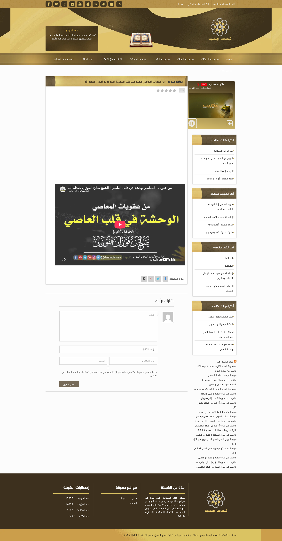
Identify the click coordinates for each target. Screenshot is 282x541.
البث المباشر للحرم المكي (220, 316)
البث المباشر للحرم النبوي (221, 324)
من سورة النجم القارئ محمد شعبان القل (216, 366)
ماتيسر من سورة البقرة (225, 370)
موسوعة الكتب (162, 58)
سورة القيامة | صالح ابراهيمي (222, 375)
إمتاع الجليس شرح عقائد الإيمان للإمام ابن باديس (218, 276)
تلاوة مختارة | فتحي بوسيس (219, 232)
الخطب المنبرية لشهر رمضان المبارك (219, 288)
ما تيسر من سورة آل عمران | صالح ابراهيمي (215, 425)
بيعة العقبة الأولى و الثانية (220, 178)
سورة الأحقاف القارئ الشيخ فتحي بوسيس (216, 416)
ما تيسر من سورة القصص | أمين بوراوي (217, 398)
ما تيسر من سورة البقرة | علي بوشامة (218, 393)
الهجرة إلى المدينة (224, 170)
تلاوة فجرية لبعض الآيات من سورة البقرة (217, 430)
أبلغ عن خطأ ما (226, 70)
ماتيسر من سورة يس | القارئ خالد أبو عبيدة (215, 420)
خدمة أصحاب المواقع (64, 58)
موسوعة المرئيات (185, 58)
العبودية (229, 265)
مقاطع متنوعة (175, 81)
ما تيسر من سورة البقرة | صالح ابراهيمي (217, 457)
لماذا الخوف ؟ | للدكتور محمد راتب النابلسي (218, 347)
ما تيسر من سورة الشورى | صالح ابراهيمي (216, 466)
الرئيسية (229, 58)
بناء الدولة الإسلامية (223, 150)
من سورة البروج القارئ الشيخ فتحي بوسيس (215, 388)
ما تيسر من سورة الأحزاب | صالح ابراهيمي (216, 462)
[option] (71, 36)
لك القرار (229, 257)
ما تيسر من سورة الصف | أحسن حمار (219, 379)
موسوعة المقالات (138, 58)
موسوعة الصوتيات (210, 58)
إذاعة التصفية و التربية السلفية (218, 216)
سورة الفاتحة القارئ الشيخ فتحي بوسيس (216, 411)
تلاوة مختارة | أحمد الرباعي (220, 224)
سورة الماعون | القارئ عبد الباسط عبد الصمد (220, 207)
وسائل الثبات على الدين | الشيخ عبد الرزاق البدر (218, 334)
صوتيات (122, 498)
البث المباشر (87, 58)
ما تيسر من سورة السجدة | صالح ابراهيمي (216, 434)
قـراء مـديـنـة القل (225, 361)
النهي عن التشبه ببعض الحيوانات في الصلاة (217, 161)
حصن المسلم (133, 501)
